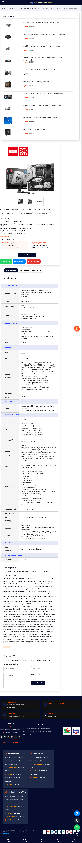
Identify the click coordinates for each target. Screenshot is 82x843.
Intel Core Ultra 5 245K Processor (34, 129)
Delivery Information (34, 728)
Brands (38, 731)
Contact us (44, 731)
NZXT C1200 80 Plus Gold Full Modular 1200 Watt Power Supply (44, 34)
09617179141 (34, 261)
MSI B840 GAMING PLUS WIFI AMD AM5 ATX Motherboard (42, 106)
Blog (50, 731)
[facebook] (1, 737)
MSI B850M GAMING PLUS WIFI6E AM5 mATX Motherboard (42, 46)
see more (7, 647)
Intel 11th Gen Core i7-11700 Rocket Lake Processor (40, 117)
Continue (38, 683)
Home (3, 8)
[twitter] (8, 737)
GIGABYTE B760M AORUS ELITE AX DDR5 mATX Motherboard (43, 94)
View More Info (5, 236)
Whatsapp (6, 261)
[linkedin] (15, 737)
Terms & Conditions (28, 731)
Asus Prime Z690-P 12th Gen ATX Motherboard (39, 70)
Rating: (33, 674)
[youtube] (5, 737)
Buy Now (27, 255)
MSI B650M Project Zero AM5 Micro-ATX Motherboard (41, 22)
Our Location (4, 743)
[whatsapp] (19, 737)
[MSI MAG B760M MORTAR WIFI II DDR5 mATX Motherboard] (30, 170)
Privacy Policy (46, 728)
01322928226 (20, 816)
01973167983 (34, 774)
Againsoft (6, 833)
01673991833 (17, 774)
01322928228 (17, 813)
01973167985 (18, 778)
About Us (25, 728)
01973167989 (43, 771)
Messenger (20, 261)
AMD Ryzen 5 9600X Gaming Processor (36, 82)
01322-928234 (9, 781)
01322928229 (9, 778)
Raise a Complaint (15, 743)
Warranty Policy (27, 734)
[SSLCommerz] (61, 832)
